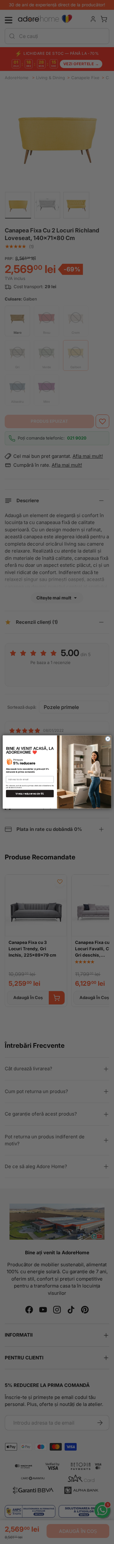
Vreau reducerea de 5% (30, 793)
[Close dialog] (107, 739)
